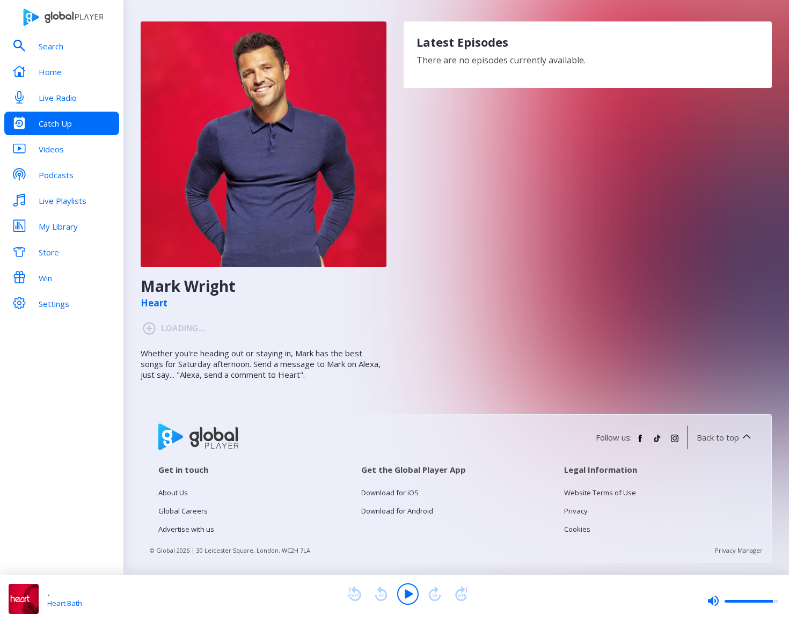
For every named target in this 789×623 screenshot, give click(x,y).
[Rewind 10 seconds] (381, 594)
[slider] (743, 601)
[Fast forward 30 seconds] (434, 594)
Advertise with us (186, 529)
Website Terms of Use (600, 492)
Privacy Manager (739, 550)
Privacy (576, 511)
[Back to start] (354, 594)
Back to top (718, 437)
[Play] (408, 594)
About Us (173, 492)
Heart (154, 303)
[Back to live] (461, 594)
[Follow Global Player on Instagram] (674, 442)
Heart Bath (64, 603)
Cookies (577, 529)
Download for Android (397, 511)
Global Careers (183, 511)
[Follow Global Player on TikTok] (657, 442)
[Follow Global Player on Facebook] (640, 442)
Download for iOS (390, 492)
